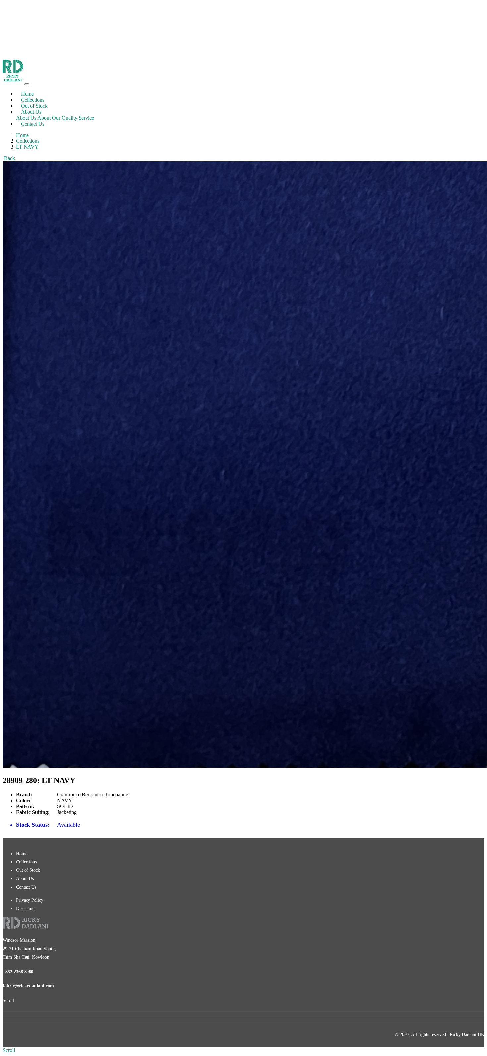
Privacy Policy (29, 900)
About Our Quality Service (65, 118)
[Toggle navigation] (26, 84)
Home (27, 94)
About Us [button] (31, 112)
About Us (26, 118)
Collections (32, 100)
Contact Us (32, 124)
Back (9, 158)
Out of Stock (34, 106)
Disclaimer (26, 908)
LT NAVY (27, 147)
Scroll (8, 1000)
